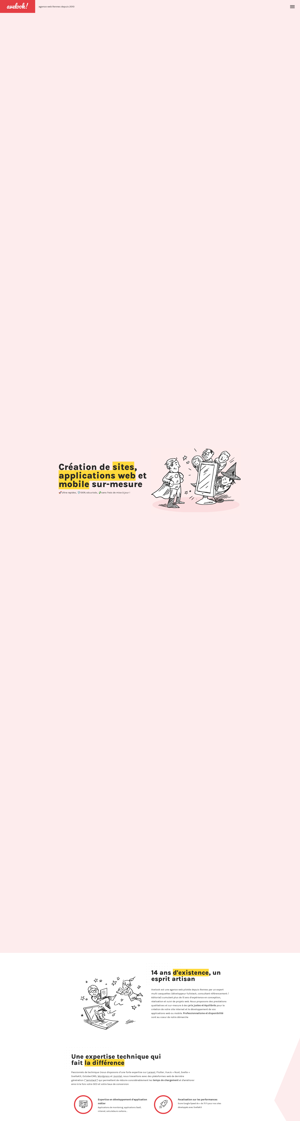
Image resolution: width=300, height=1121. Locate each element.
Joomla (117, 1076)
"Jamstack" (91, 1080)
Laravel (151, 1072)
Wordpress (104, 1076)
